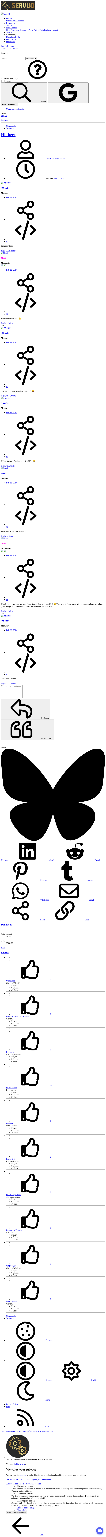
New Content (11, 28)
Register (4, 120)
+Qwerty (61, 158)
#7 (7, 674)
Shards (9, 32)
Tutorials (9, 25)
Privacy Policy (12, 1404)
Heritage (9, 1123)
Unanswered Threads (15, 21)
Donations (10, 37)
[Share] (25, 219)
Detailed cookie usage (26, 1508)
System (48, 1380)
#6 (7, 599)
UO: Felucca (11, 1088)
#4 (7, 457)
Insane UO (10, 1159)
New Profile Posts (36, 30)
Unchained (10, 981)
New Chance (11, 1301)
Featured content (51, 30)
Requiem (10, 1052)
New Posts (10, 30)
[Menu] (2, 12)
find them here (19, 1464)
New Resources (22, 30)
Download (10, 42)
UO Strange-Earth (13, 1194)
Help (8, 1406)
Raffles (18, 37)
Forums (9, 18)
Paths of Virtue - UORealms (17, 1016)
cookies (23, 1475)
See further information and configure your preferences (28, 1479)
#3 (7, 386)
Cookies (48, 1340)
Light (93, 1380)
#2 (7, 314)
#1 (7, 241)
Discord (11, 39)
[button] (11, 35)
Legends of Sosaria (14, 1230)
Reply (8, 250)
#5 (7, 527)
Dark (47, 1400)
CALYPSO (11, 1266)
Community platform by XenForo (27, 1431)
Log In (4, 116)
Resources (10, 23)
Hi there (8, 134)
